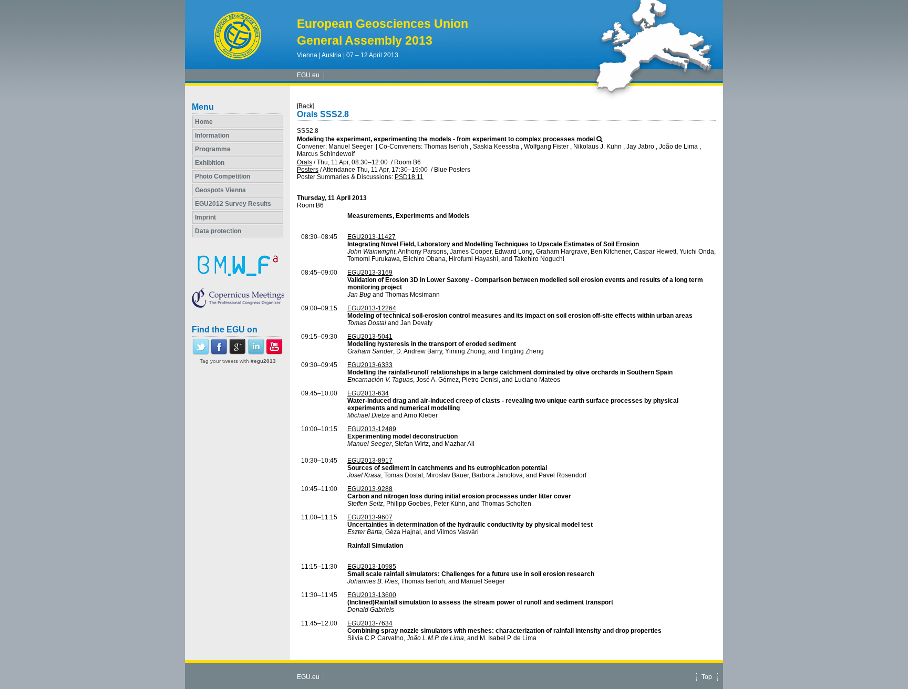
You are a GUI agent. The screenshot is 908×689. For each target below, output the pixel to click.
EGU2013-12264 (371, 308)
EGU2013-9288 (370, 489)
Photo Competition (222, 176)
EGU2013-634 (368, 393)
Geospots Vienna (220, 190)
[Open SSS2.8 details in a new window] (599, 139)
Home (204, 122)
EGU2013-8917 (370, 460)
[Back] (305, 106)
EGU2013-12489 (371, 429)
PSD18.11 (409, 177)
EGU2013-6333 (370, 365)
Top (706, 677)
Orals (304, 162)
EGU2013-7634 (370, 623)
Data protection (218, 231)
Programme (213, 149)
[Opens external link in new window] (200, 353)
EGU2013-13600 (371, 595)
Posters (307, 169)
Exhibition (209, 162)
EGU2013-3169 (370, 272)
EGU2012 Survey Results (233, 203)
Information (212, 135)
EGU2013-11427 (371, 237)
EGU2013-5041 (370, 336)
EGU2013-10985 (371, 566)
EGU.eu (308, 75)
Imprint (205, 217)
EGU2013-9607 (370, 517)
